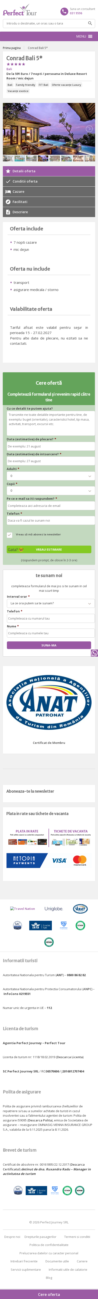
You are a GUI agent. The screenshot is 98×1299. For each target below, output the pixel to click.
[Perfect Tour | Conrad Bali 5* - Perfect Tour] (49, 9)
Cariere (82, 1261)
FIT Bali (43, 85)
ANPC (87, 989)
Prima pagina (12, 48)
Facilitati (20, 201)
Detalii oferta (24, 171)
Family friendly (25, 85)
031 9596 (76, 13)
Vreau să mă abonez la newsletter (38, 534)
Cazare (18, 191)
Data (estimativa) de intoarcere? (34, 454)
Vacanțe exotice (18, 91)
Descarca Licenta (70, 1057)
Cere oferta (49, 1294)
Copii (12, 483)
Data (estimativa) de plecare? (31, 439)
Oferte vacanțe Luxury (66, 85)
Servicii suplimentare (26, 1269)
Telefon (14, 513)
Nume (13, 626)
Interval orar (18, 596)
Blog (49, 1277)
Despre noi (12, 1237)
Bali (9, 69)
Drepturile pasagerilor (40, 1237)
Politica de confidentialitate (49, 1245)
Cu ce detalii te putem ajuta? (30, 408)
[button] (81, 36)
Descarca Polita (40, 1120)
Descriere (20, 212)
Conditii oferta (25, 181)
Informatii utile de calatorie (68, 1269)
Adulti (13, 468)
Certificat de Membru (49, 743)
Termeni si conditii (77, 1237)
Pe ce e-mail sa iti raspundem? (32, 498)
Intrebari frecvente (24, 1261)
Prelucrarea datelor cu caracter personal (49, 1253)
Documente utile (57, 1261)
